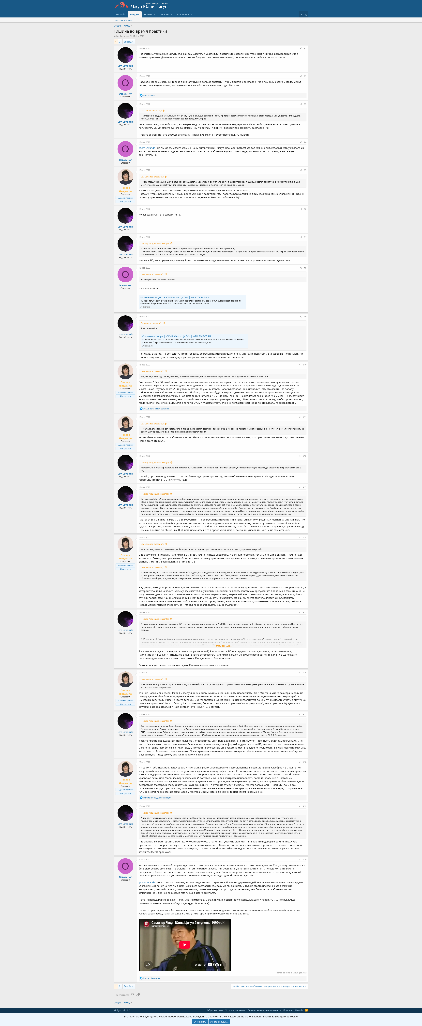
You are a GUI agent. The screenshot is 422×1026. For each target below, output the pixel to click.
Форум (134, 14)
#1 (305, 48)
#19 (304, 806)
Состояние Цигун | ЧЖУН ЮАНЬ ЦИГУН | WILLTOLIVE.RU (174, 297)
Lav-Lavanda (122, 36)
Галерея (164, 14)
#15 (304, 612)
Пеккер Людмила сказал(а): (155, 243)
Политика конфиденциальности (264, 1010)
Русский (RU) (123, 1010)
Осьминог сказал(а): (151, 110)
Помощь (288, 1010)
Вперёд (128, 41)
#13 (304, 487)
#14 (304, 537)
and (156, 408)
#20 (304, 859)
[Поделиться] (301, 48)
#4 (305, 142)
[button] (154, 14)
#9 (305, 316)
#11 (304, 417)
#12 (304, 456)
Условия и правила (235, 1010)
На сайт (120, 14)
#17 (304, 714)
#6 (305, 209)
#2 (305, 76)
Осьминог (125, 93)
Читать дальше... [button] (222, 645)
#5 (305, 170)
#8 (305, 267)
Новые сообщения (123, 19)
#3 (305, 104)
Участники (182, 14)
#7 (305, 237)
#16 (304, 672)
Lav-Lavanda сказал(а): (152, 176)
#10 (304, 364)
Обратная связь (215, 1010)
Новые (148, 14)
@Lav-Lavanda (147, 147)
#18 (304, 762)
